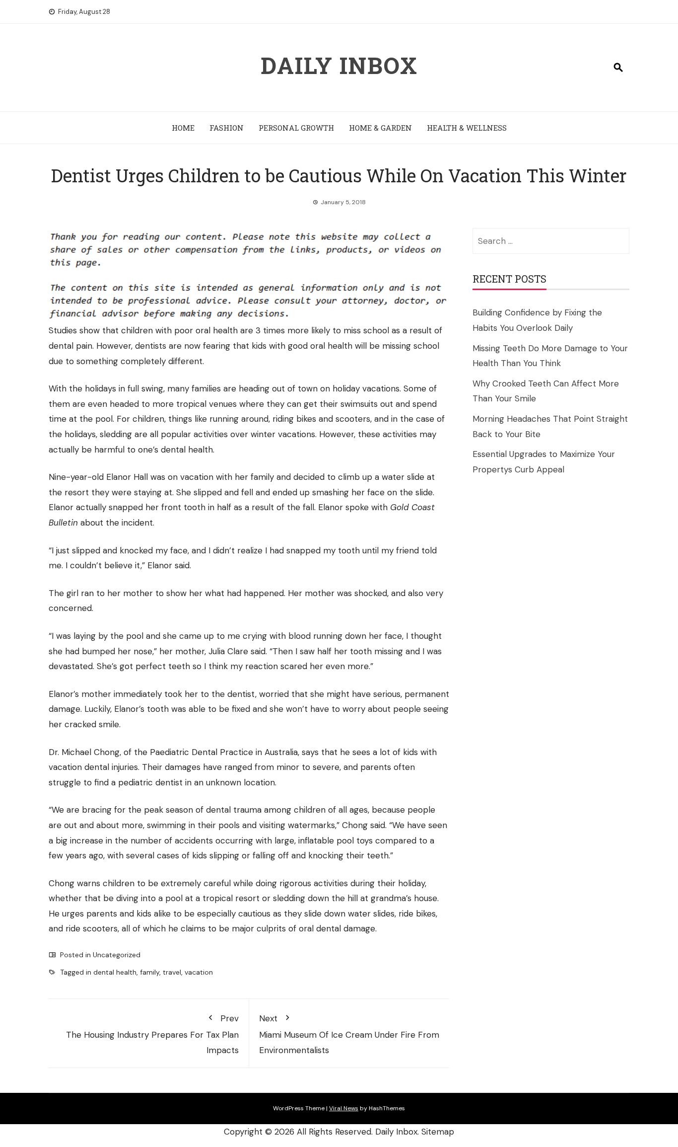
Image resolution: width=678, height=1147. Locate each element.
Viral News (343, 1108)
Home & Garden (380, 128)
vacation (199, 972)
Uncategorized (116, 954)
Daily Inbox (339, 65)
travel (172, 972)
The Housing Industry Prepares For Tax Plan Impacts (152, 1034)
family (149, 972)
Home (183, 128)
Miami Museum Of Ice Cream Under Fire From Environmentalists (349, 1034)
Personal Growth (296, 128)
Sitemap (437, 1131)
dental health (114, 972)
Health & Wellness (467, 128)
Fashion (226, 128)
